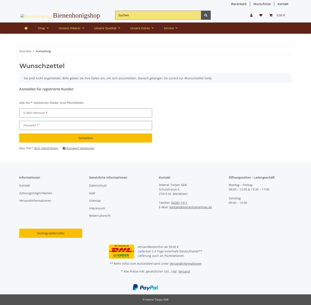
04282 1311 (179, 203)
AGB (92, 193)
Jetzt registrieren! (46, 148)
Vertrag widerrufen (51, 233)
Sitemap (95, 201)
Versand (184, 271)
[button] (251, 15)
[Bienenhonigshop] (26, 28)
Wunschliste (262, 4)
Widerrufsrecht (100, 216)
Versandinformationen (35, 201)
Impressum (97, 208)
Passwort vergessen (80, 148)
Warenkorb (239, 4)
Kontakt (283, 4)
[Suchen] (206, 15)
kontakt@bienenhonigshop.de (190, 207)
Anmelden (85, 138)
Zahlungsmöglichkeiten (35, 193)
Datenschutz (98, 185)
